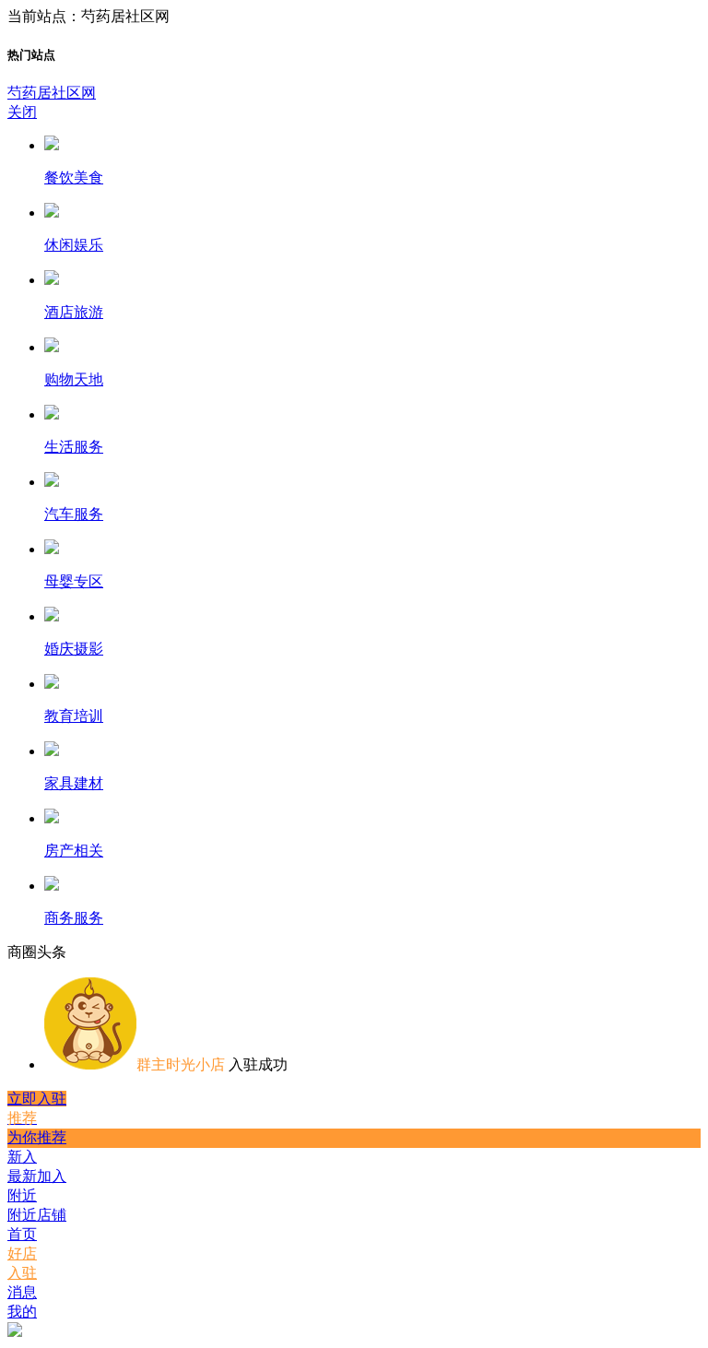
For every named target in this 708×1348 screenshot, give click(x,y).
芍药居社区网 (51, 93)
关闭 (22, 112)
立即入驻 (36, 1098)
